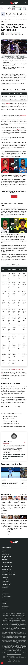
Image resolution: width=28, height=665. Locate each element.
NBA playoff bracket (19, 129)
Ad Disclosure (4, 21)
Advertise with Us (5, 554)
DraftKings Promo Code (6, 569)
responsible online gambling (7, 640)
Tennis (4, 479)
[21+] (4, 657)
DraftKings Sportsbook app (17, 369)
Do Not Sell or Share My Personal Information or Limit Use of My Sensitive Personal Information (14, 653)
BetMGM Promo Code (6, 564)
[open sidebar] (2, 3)
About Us (3, 549)
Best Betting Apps (5, 586)
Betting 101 (4, 594)
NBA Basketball (12, 19)
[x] (24, 442)
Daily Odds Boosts (5, 16)
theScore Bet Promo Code (7, 566)
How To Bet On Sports (6, 596)
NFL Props (4, 604)
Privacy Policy (10, 613)
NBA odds (8, 103)
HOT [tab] (3, 15)
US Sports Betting (5, 581)
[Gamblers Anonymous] (10, 660)
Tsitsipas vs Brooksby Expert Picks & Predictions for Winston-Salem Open (10, 483)
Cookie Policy (22, 613)
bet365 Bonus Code (6, 568)
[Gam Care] (7, 657)
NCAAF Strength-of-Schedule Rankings (18, 16)
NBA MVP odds (19, 175)
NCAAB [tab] (25, 14)
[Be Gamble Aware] (20, 657)
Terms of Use (16, 613)
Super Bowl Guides (5, 593)
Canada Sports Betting (6, 582)
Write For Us (4, 557)
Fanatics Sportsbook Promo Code (8, 574)
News (6, 19)
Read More (14, 196)
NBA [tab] (17, 14)
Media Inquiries (5, 559)
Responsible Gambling (6, 556)
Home (2, 19)
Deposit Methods (5, 587)
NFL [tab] (10, 14)
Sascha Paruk (9, 33)
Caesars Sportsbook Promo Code (8, 572)
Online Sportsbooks (6, 579)
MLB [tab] (6, 14)
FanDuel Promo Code (6, 571)
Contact (3, 551)
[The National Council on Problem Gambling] (16, 660)
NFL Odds (4, 603)
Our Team (4, 553)
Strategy (3, 597)
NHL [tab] (21, 14)
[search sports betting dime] (26, 2)
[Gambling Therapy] (12, 657)
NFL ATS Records (5, 608)
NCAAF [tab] (14, 14)
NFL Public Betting (5, 606)
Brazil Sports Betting (6, 584)
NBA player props (5, 373)
